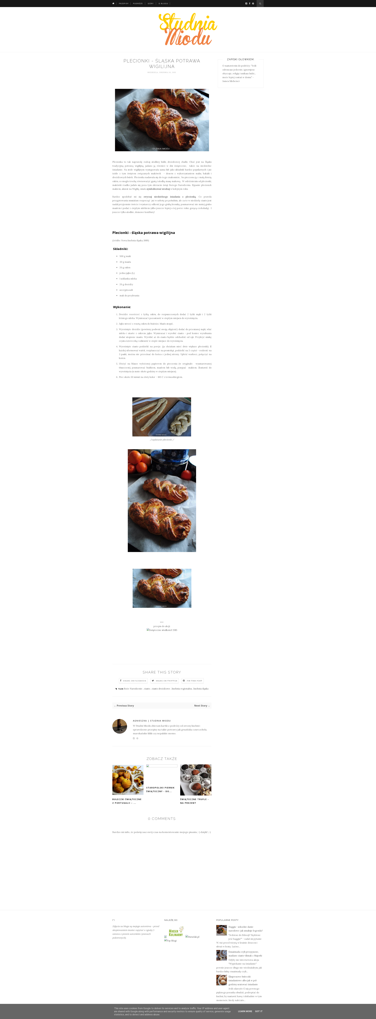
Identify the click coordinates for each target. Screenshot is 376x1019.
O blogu (163, 3)
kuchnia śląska (201, 688)
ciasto (147, 688)
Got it (259, 1011)
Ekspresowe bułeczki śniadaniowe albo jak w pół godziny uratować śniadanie (243, 980)
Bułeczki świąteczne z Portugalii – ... (127, 801)
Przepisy (124, 3)
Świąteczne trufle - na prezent (194, 801)
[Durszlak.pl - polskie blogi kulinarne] (192, 936)
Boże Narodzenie (133, 688)
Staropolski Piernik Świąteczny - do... (160, 789)
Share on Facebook (134, 681)
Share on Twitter (166, 681)
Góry (151, 3)
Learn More (245, 1011)
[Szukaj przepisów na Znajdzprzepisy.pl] (170, 940)
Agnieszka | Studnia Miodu (152, 720)
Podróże (138, 3)
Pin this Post (194, 681)
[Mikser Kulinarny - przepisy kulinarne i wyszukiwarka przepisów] (176, 936)
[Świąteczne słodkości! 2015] (162, 630)
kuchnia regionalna (182, 688)
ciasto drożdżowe (161, 688)
